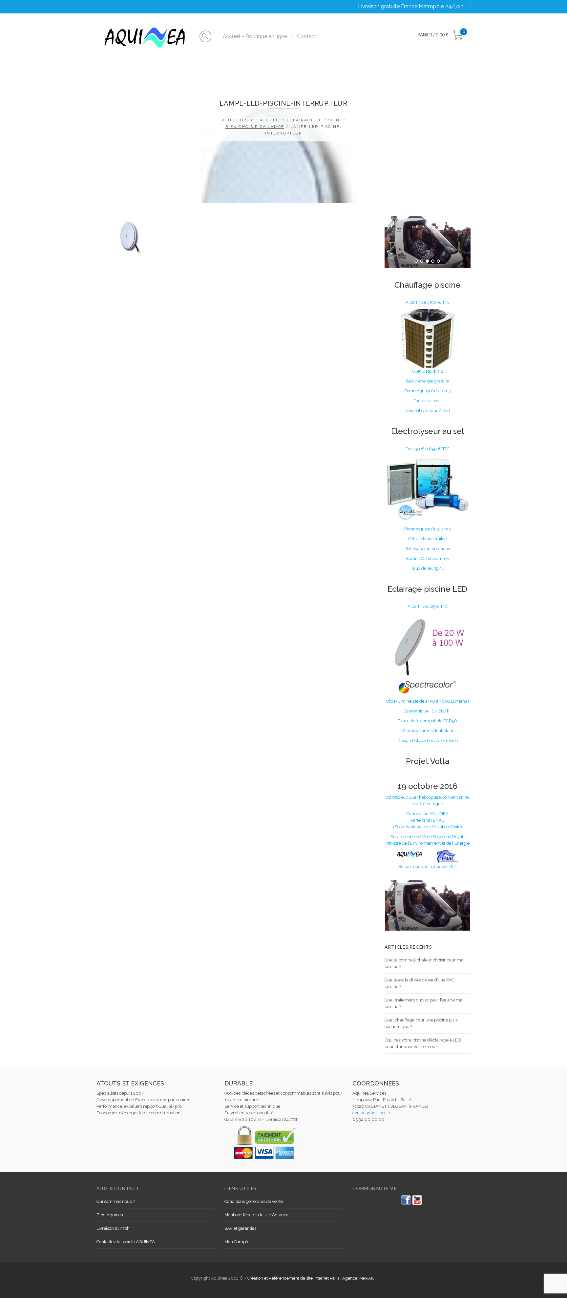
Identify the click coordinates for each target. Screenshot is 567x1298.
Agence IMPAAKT (359, 1278)
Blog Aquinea (109, 1214)
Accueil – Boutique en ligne (255, 36)
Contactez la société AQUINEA (125, 1241)
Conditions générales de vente (253, 1201)
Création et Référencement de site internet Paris (293, 1278)
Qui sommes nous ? (115, 1201)
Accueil (270, 120)
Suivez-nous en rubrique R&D (427, 866)
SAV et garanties (240, 1228)
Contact (306, 36)
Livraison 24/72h (113, 1228)
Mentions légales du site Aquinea (256, 1214)
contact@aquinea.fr (371, 1112)
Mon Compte (236, 1241)
